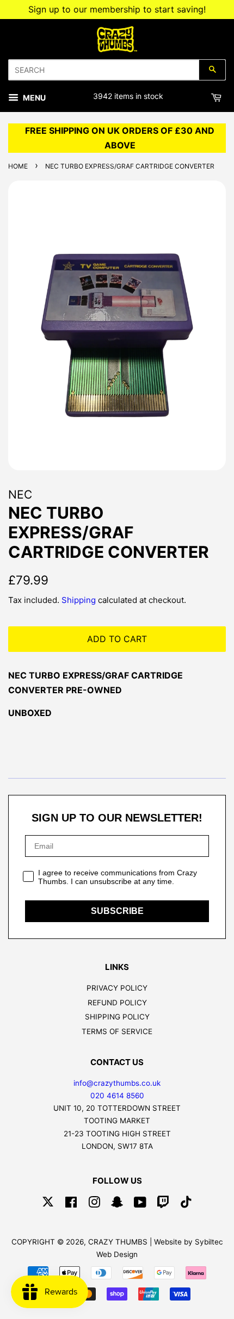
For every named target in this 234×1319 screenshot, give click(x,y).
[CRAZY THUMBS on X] (48, 1204)
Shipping (78, 600)
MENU (33, 97)
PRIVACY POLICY (117, 988)
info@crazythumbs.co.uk (117, 1083)
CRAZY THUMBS (117, 1241)
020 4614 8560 (117, 1095)
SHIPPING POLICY (117, 1016)
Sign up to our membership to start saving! (117, 9)
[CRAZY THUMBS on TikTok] (186, 1204)
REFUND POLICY (117, 1002)
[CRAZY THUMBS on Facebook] (71, 1204)
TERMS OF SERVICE (117, 1031)
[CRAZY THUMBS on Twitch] (163, 1204)
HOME (18, 166)
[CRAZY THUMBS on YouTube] (140, 1204)
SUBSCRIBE (117, 911)
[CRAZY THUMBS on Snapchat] (117, 1204)
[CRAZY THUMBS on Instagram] (94, 1204)
